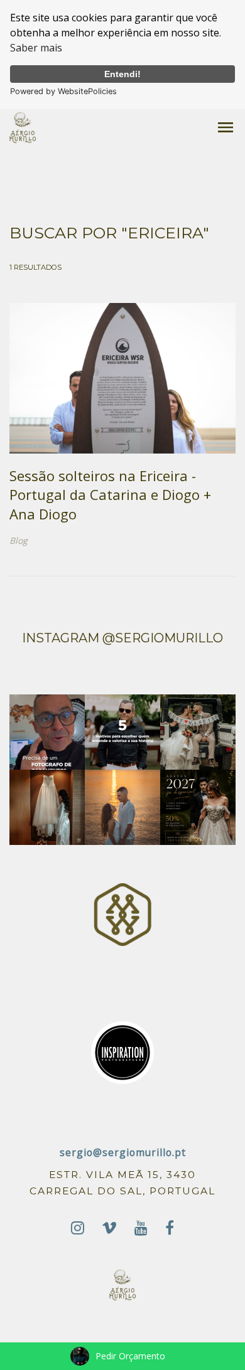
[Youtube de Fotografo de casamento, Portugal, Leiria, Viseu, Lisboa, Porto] (141, 1228)
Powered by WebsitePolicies (63, 91)
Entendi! (122, 74)
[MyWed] (122, 914)
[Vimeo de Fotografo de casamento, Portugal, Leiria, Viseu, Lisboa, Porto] (109, 1228)
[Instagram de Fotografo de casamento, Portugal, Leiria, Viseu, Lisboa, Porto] (77, 1228)
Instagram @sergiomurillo (122, 637)
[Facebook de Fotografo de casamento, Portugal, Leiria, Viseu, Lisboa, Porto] (169, 1228)
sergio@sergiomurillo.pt (123, 1152)
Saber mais (36, 48)
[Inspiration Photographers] (122, 1052)
